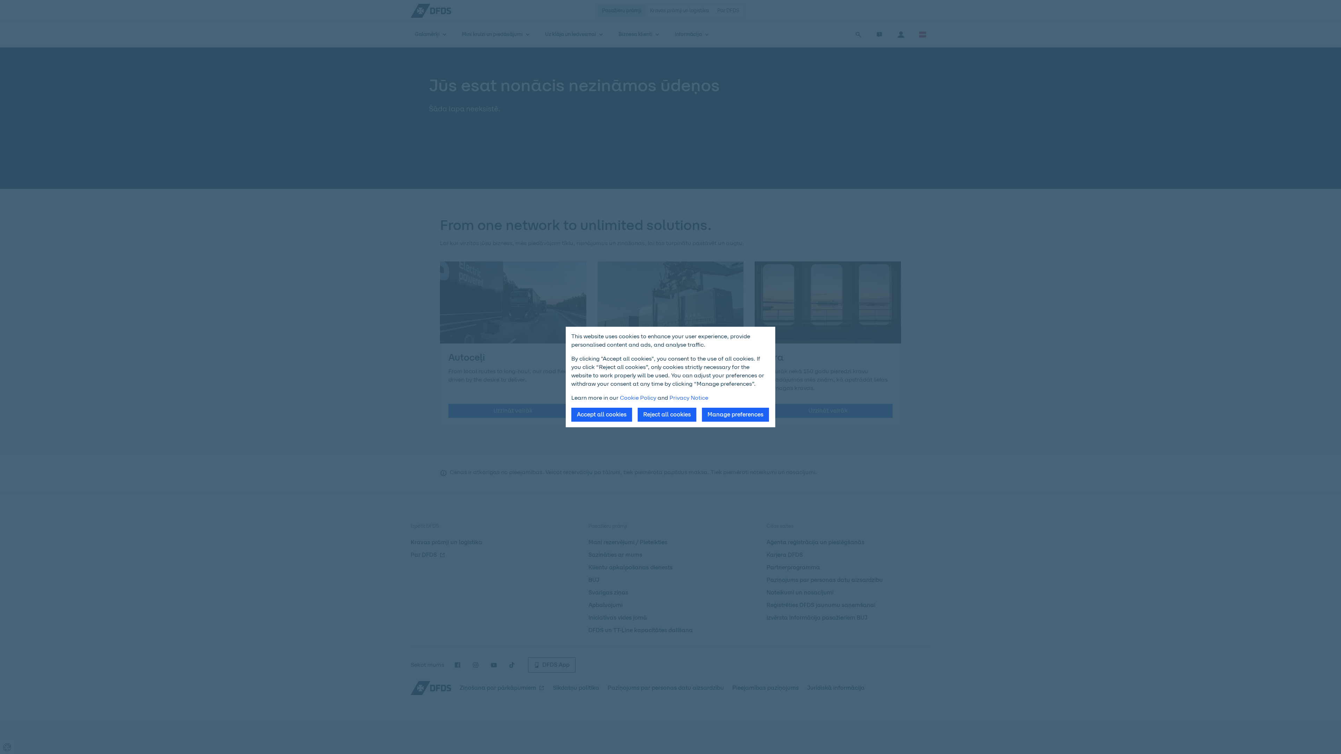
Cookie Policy (638, 397)
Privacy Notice (688, 397)
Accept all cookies (601, 414)
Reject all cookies (667, 414)
